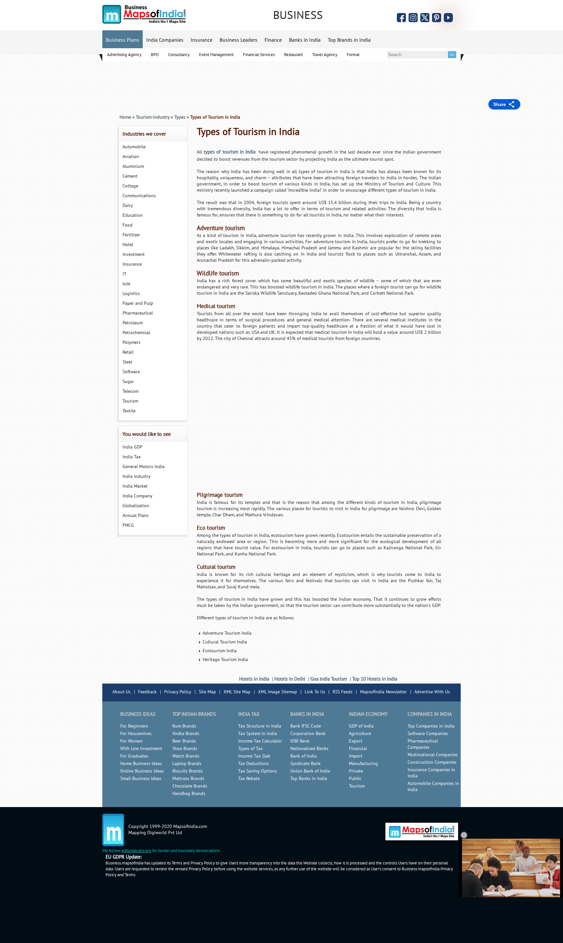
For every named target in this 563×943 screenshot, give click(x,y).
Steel (127, 362)
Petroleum (133, 323)
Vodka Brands (185, 733)
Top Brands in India (349, 40)
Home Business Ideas (141, 763)
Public (355, 778)
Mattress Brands (188, 778)
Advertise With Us (432, 692)
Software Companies (428, 733)
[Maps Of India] (144, 22)
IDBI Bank (300, 741)
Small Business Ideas (140, 778)
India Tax (132, 457)
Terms (130, 874)
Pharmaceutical (138, 313)
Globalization (136, 505)
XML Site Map (237, 692)
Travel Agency (324, 54)
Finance (273, 40)
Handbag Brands (188, 793)
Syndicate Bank (305, 763)
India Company (137, 496)
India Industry (137, 476)
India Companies (164, 40)
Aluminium (133, 166)
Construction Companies (432, 762)
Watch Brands (185, 756)
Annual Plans (136, 515)
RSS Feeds (343, 692)
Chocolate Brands (189, 786)
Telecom (130, 391)
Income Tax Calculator (260, 741)
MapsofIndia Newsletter (383, 692)
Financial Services (259, 54)
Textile (129, 411)
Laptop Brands (186, 763)
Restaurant (293, 54)
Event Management (216, 54)
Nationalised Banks (309, 748)
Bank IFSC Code (305, 726)
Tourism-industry (152, 117)
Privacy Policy (177, 692)
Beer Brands (184, 741)
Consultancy (179, 54)
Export (355, 741)
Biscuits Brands (187, 771)
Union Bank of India (310, 771)
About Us (121, 692)
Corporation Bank (307, 733)
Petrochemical (136, 332)
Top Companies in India (431, 726)
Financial (358, 748)
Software (131, 372)
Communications (139, 196)
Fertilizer (131, 235)
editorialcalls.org (136, 850)
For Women (131, 741)
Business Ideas (137, 714)
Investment (134, 254)
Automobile (134, 147)
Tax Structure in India (259, 726)
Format (353, 54)
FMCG (128, 525)
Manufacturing (363, 763)
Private (356, 771)
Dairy (128, 205)
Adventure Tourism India (227, 633)
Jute (126, 284)
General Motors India (144, 466)
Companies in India (430, 714)
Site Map (207, 692)
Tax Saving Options (257, 771)
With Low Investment (141, 748)
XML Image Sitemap (277, 692)
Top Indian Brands (194, 714)
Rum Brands (184, 726)
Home (125, 117)
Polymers (131, 342)
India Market (135, 486)
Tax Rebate (249, 778)
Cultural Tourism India (225, 642)
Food (128, 225)
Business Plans (122, 40)
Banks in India (305, 40)
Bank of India (303, 756)
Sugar (128, 381)
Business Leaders (238, 40)
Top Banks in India (308, 778)
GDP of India (361, 726)
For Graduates (134, 756)
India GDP (132, 447)
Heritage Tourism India (225, 659)
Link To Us (315, 692)
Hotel (128, 244)
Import (355, 756)
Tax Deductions (253, 763)
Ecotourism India (220, 651)
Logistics (131, 293)
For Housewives (136, 733)
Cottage (130, 186)
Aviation (131, 156)
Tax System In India (257, 733)
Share (499, 104)
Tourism (130, 401)
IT (124, 274)
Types (179, 117)
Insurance (201, 40)
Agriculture (360, 733)
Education (133, 215)
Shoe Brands (184, 748)
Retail (128, 352)
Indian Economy (368, 714)
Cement (130, 176)
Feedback (147, 692)
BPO (155, 54)
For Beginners (134, 726)
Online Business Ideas (142, 771)
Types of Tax (250, 748)
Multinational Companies (433, 755)
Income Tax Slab (254, 756)
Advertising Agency (124, 54)
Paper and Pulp (138, 303)
